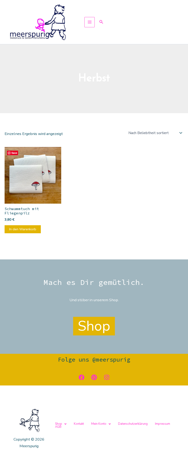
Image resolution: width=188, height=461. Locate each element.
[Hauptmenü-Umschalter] (89, 22)
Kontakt (79, 423)
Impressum (162, 423)
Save (14, 153)
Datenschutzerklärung (133, 423)
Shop (58, 423)
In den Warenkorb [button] (22, 229)
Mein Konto (98, 423)
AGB (58, 426)
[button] (101, 22)
